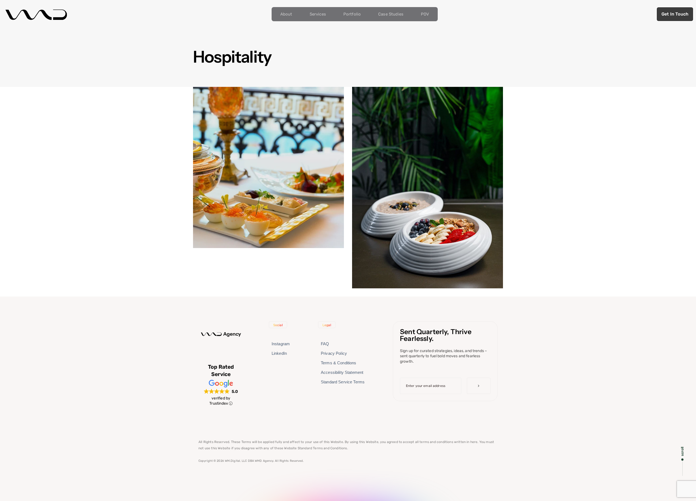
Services (318, 14)
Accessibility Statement (342, 372)
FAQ (325, 343)
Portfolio (352, 14)
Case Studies (390, 14)
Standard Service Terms (343, 382)
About (286, 14)
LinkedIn (279, 353)
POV (425, 14)
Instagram (281, 343)
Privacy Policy (334, 353)
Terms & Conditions (338, 363)
